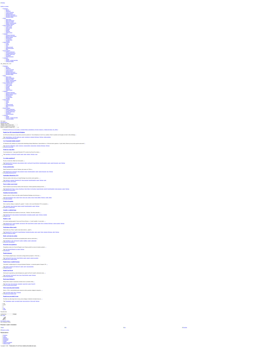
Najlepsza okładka (10, 61)
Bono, (13, 188)
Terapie (7, 44)
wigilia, (47, 197)
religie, (25, 154)
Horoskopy (5, 8)
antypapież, (8, 206)
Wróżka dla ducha (9, 56)
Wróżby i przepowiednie (11, 23)
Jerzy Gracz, (14, 258)
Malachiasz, (12, 145)
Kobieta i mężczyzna (10, 54)
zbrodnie (45, 214)
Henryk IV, (17, 266)
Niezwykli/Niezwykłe (7, 25)
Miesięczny (8, 11)
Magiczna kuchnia (10, 48)
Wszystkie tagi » (4, 122)
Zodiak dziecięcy (9, 13)
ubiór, (54, 232)
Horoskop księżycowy (10, 14)
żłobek (50, 197)
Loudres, (21, 240)
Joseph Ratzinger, (22, 232)
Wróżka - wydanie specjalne (12, 60)
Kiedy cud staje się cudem (10, 236)
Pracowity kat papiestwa (10, 244)
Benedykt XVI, (9, 163)
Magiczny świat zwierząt (11, 36)
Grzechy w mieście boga (9, 210)
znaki (45, 180)
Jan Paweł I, (8, 275)
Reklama (5, 337)
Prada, (42, 232)
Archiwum (5, 57)
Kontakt (5, 341)
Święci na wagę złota (8, 149)
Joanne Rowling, (40, 188)
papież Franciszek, (54, 163)
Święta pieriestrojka (8, 166)
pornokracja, (27, 137)
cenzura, (17, 188)
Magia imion (8, 19)
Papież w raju (7, 218)
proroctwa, (21, 145)
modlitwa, (25, 240)
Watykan (48, 145)
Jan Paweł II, (14, 154)
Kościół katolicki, (43, 163)
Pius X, (15, 292)
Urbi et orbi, (32, 301)
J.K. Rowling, (33, 188)
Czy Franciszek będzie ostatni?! (11, 141)
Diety (7, 49)
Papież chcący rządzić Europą (11, 261)
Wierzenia (8, 31)
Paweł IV (33, 283)
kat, (16, 249)
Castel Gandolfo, (16, 223)
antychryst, (8, 145)
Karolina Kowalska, (30, 232)
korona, (26, 171)
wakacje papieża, (56, 223)
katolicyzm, (18, 137)
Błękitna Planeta (9, 37)
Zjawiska (8, 29)
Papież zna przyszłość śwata (10, 296)
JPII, (26, 223)
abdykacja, (8, 180)
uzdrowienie (33, 240)
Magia (4, 18)
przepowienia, (33, 145)
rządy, (25, 266)
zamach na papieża (34, 258)
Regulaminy (5, 340)
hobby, (25, 163)
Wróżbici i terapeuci (10, 24)
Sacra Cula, (25, 197)
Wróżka (7, 59)
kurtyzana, (15, 283)
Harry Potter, (27, 188)
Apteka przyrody (9, 47)
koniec (4, 309)
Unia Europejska (30, 266)
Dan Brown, (21, 188)
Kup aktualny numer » (5, 321)
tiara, (48, 171)
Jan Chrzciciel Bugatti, (10, 249)
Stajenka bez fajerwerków (10, 192)
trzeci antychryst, (26, 301)
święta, (32, 197)
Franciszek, (14, 163)
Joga (7, 45)
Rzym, (21, 197)
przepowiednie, (27, 145)
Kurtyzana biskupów (9, 279)
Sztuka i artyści (9, 32)
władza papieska (47, 137)
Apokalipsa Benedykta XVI (10, 175)
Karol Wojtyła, (36, 163)
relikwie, (29, 154)
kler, (12, 283)
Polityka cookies (6, 343)
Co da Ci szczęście (10, 12)
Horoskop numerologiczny (11, 15)
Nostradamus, (8, 301)
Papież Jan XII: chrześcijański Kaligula (14, 132)
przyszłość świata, (19, 301)
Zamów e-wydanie (4, 6)
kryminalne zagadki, (31, 214)
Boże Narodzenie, (9, 197)
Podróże (7, 30)
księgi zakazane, (58, 188)
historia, (19, 206)
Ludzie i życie (9, 26)
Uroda (7, 43)
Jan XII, (14, 137)
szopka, (29, 197)
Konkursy (5, 335)
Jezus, (14, 197)
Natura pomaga (6, 42)
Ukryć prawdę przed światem (11, 287)
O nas (4, 336)
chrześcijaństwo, (9, 137)
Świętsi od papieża (8, 201)
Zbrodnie (8, 41)
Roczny (7, 9)
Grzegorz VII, (12, 266)
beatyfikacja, (8, 154)
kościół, (18, 154)
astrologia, (12, 180)
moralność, (20, 283)
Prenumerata (5, 338)
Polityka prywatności (7, 342)
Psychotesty (8, 55)
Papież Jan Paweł (8, 270)
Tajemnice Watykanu (10, 35)
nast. (4, 308)
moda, (36, 232)
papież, (23, 137)
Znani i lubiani (9, 27)
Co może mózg (9, 39)
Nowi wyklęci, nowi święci (10, 184)
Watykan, (41, 137)
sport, (60, 163)
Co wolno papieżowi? (9, 158)
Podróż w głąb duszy (10, 51)
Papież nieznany (7, 253)
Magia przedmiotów (10, 20)
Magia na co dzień (10, 21)
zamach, (28, 258)
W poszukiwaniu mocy (11, 53)
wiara (36, 154)
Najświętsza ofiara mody (10, 227)
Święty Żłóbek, (37, 197)
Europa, (7, 266)
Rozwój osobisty (6, 50)
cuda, (12, 240)
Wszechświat (8, 38)
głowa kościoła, (20, 163)
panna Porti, (25, 283)
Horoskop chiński (9, 17)
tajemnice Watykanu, (34, 137)
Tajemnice (5, 33)
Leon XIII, (8, 292)
